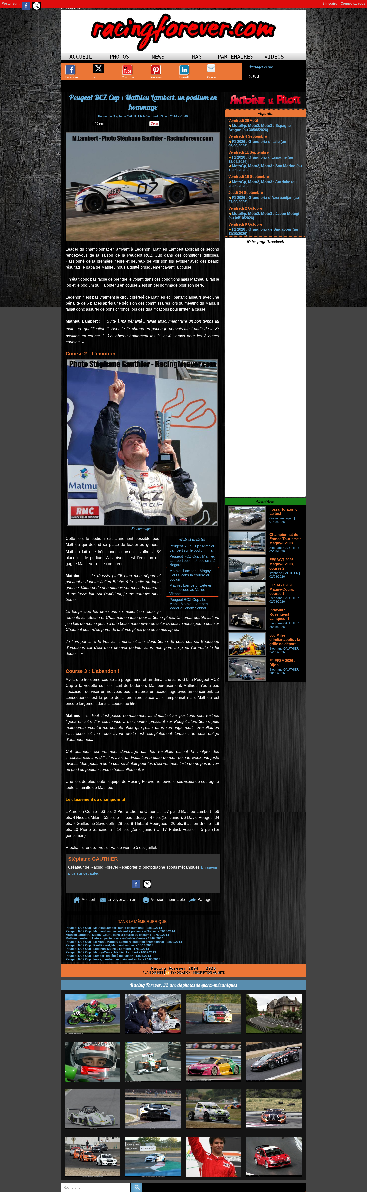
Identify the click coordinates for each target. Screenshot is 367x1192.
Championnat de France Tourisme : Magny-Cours (285, 538)
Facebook (71, 77)
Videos (274, 57)
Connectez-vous (353, 3)
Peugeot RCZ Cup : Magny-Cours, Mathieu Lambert (102, 952)
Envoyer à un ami (122, 899)
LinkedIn (184, 77)
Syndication (180, 972)
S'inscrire (329, 3)
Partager (204, 899)
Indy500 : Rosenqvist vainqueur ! (279, 614)
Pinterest (156, 77)
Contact (212, 77)
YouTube (128, 77)
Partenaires (235, 57)
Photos (119, 57)
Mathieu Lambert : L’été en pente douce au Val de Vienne (190, 589)
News (158, 57)
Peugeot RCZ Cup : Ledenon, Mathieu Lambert (98, 949)
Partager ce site (261, 67)
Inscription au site (209, 972)
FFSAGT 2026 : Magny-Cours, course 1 (282, 589)
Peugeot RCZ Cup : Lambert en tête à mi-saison (99, 956)
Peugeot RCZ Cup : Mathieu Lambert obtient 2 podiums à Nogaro (192, 560)
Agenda (265, 113)
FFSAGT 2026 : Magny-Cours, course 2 (282, 564)
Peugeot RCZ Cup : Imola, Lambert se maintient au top (104, 959)
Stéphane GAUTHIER (127, 116)
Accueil (80, 57)
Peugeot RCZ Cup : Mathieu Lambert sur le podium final (192, 548)
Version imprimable (167, 899)
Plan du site (153, 972)
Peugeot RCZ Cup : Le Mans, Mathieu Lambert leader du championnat (188, 603)
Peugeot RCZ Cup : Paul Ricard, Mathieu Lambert (100, 945)
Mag (197, 57)
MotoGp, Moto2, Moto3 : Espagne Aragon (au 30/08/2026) (259, 127)
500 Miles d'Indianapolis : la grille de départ (284, 639)
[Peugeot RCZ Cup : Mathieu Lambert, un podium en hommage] (143, 133)
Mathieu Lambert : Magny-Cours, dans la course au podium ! (190, 575)
